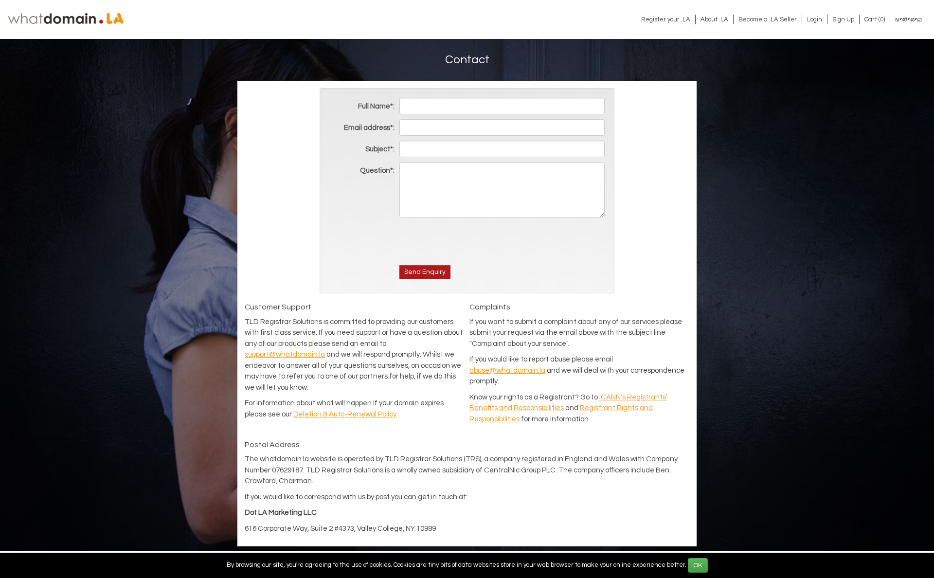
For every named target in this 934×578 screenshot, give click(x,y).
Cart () (874, 19)
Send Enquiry (425, 272)
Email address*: (369, 127)
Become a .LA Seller (767, 19)
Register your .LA (665, 19)
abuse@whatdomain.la (507, 370)
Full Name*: (376, 106)
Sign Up (843, 19)
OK (697, 565)
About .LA (714, 19)
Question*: (377, 170)
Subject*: (380, 149)
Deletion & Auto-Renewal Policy (344, 414)
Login (814, 19)
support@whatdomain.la (285, 354)
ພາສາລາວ (908, 19)
